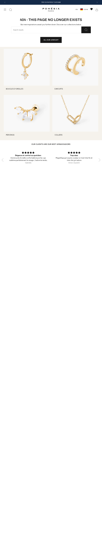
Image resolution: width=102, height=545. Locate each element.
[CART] (97, 9)
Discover (61, 2)
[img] (28, 152)
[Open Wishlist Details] (91, 9)
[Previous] (5, 2)
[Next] (97, 2)
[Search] (86, 29)
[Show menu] (4, 9)
